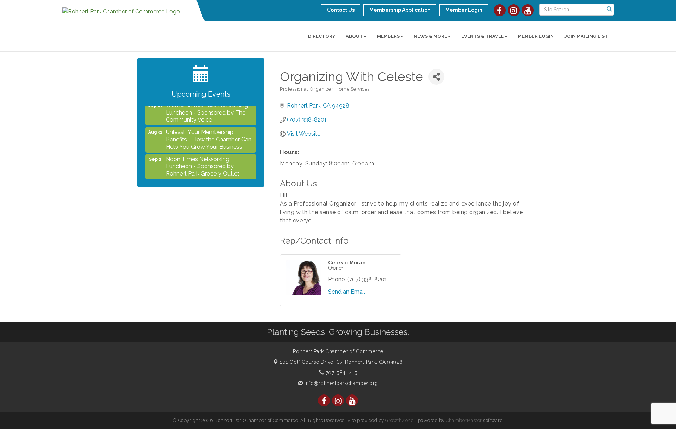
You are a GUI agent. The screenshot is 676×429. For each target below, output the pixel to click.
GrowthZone (399, 420)
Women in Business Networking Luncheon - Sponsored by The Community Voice (207, 108)
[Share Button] (436, 77)
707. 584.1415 (340, 372)
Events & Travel (482, 36)
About (354, 36)
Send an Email (346, 291)
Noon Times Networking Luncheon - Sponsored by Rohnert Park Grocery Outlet (202, 162)
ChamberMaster (464, 420)
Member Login (536, 36)
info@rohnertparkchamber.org (340, 383)
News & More (430, 36)
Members (388, 36)
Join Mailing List (586, 36)
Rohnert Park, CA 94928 (341, 362)
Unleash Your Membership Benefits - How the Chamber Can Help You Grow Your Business (208, 135)
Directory (321, 36)
